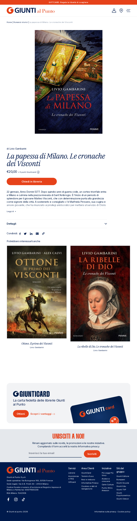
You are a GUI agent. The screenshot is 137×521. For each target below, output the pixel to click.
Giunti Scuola (122, 483)
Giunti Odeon (122, 499)
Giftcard (72, 482)
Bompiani (120, 479)
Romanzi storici (21, 22)
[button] (128, 11)
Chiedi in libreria (32, 181)
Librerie (71, 473)
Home (9, 22)
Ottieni (21, 413)
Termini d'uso (87, 476)
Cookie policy (123, 512)
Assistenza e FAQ (73, 477)
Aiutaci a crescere (106, 480)
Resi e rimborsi (88, 479)
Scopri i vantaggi (41, 413)
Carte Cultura (108, 484)
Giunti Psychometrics (123, 494)
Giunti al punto (15, 511)
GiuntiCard (86, 473)
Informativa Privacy (89, 483)
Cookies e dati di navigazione (89, 487)
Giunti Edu (121, 486)
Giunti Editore (122, 476)
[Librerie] (121, 11)
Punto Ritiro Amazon (107, 489)
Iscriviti (92, 453)
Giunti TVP (121, 489)
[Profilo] (114, 11)
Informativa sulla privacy (105, 512)
